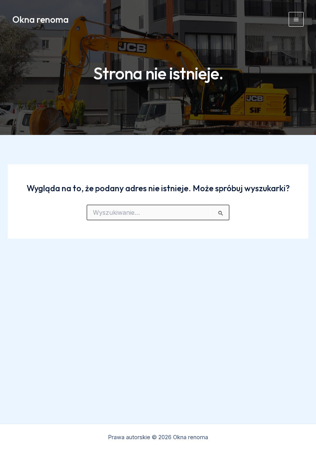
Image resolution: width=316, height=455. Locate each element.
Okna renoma (40, 19)
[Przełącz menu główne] (296, 19)
